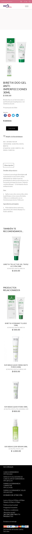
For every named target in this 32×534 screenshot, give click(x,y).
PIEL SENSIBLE (20, 409)
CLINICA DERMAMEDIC (11, 472)
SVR (25, 369)
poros (5, 150)
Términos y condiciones (10, 510)
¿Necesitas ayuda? (9, 512)
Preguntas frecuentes (10, 507)
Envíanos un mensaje (9, 521)
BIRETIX (5, 146)
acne (13, 148)
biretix (18, 148)
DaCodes (6, 531)
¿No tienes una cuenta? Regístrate (6, 1)
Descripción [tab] (8, 165)
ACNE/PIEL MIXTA (18, 144)
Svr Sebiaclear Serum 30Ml (16, 447)
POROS (20, 369)
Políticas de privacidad (10, 505)
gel (23, 148)
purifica (11, 150)
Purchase (12, 128)
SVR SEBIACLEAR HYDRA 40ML (16, 407)
